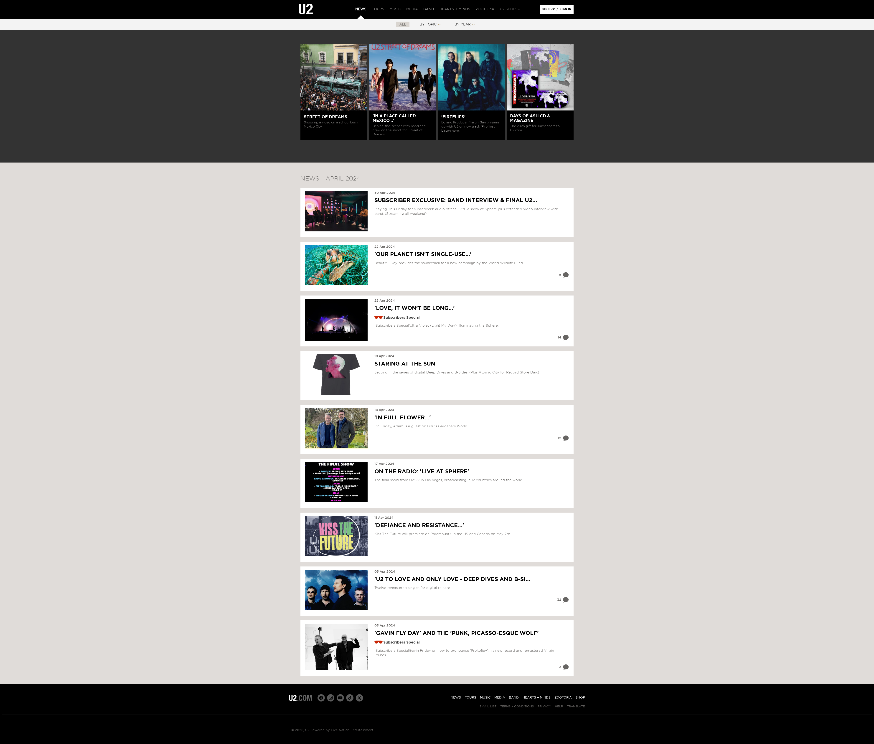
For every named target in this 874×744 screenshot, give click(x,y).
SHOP (580, 697)
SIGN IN (567, 10)
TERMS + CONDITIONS (517, 706)
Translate (576, 706)
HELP (559, 706)
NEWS (456, 697)
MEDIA (499, 697)
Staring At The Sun (404, 364)
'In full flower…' (402, 418)
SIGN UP (549, 10)
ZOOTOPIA (563, 697)
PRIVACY (544, 706)
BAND (514, 697)
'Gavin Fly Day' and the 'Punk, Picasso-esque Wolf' (456, 633)
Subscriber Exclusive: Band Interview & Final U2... (455, 200)
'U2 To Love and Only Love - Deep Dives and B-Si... (452, 579)
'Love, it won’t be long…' (414, 308)
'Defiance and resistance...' (419, 525)
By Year (463, 24)
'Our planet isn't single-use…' (423, 254)
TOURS (470, 697)
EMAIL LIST (488, 706)
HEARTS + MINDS (537, 697)
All (402, 24)
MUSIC (485, 697)
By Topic (428, 24)
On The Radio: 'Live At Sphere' (421, 471)
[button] (509, 9)
